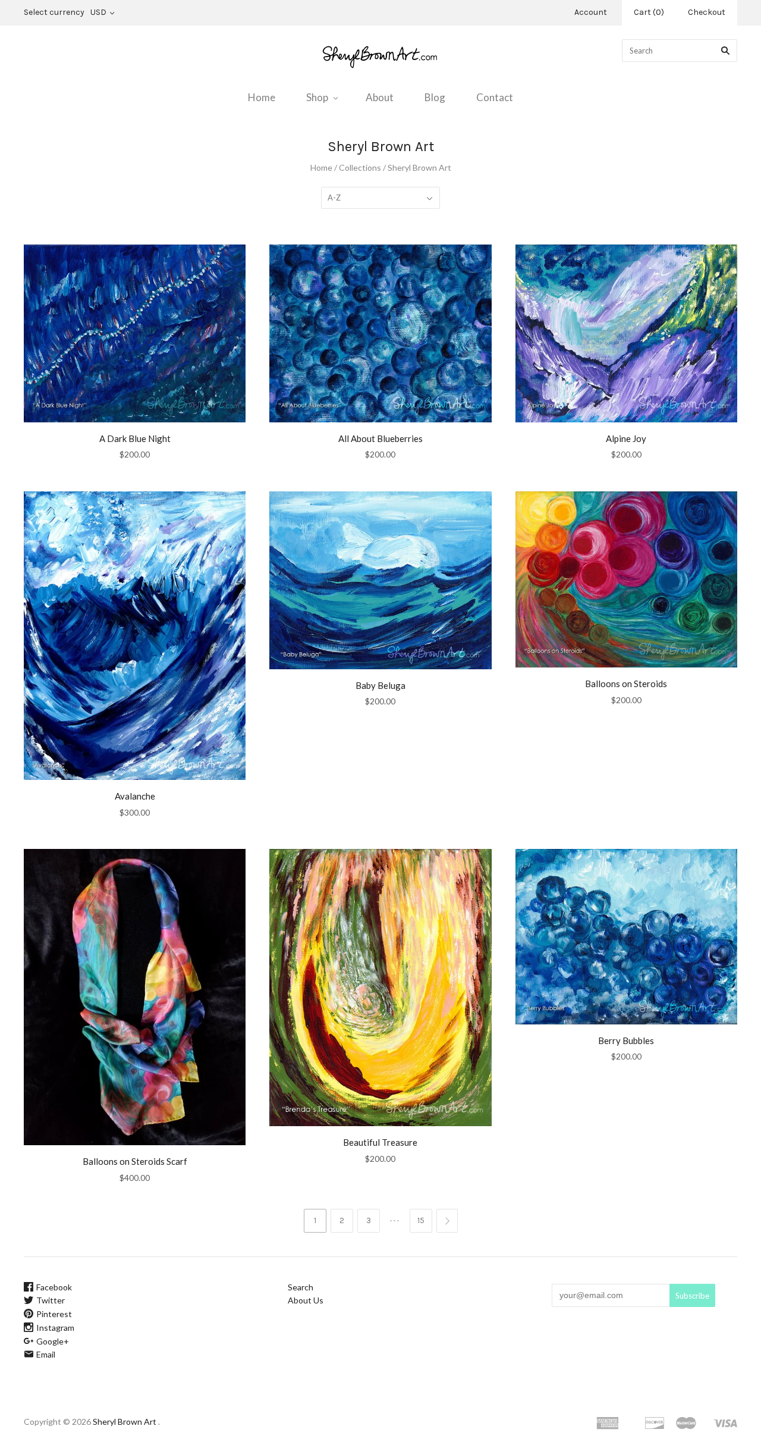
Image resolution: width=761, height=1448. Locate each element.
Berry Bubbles (626, 1040)
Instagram (55, 1327)
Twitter (50, 1300)
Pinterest (54, 1314)
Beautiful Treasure (380, 1142)
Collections (360, 167)
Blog (434, 97)
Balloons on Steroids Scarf (135, 1161)
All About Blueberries (380, 438)
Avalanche (135, 796)
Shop (317, 97)
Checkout (706, 12)
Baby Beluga (380, 685)
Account (590, 12)
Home (261, 97)
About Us (305, 1300)
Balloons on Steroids (626, 683)
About (380, 97)
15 (420, 1220)
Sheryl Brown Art (124, 1421)
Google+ (52, 1341)
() (649, 12)
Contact (494, 97)
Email (45, 1354)
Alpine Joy (626, 438)
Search (300, 1287)
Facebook (54, 1287)
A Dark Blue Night (135, 438)
